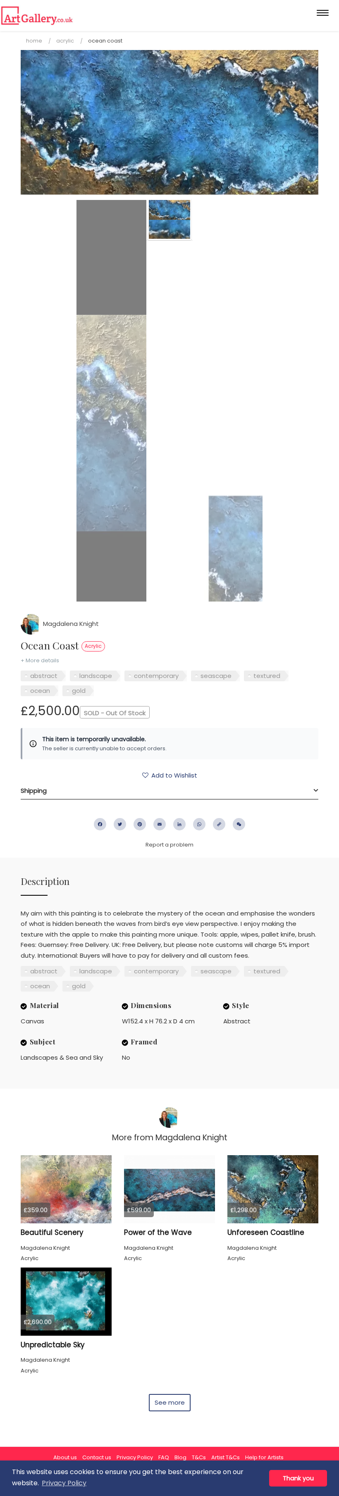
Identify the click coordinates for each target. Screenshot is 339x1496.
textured (266, 675)
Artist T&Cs (225, 1457)
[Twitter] (120, 824)
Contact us (96, 1457)
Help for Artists (264, 1457)
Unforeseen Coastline (265, 1232)
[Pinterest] (140, 824)
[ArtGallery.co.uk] (37, 15)
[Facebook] (100, 824)
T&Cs (199, 1457)
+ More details (40, 660)
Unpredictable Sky (53, 1345)
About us (65, 1457)
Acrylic (65, 40)
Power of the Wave (158, 1232)
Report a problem (169, 845)
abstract (43, 675)
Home (34, 40)
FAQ (163, 1457)
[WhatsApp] (199, 824)
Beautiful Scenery (52, 1232)
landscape (95, 675)
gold (79, 690)
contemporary (156, 675)
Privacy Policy (135, 1457)
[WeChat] (239, 824)
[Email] (160, 824)
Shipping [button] (34, 790)
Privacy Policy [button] (64, 1483)
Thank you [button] (298, 1478)
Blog (180, 1457)
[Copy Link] (219, 824)
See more (170, 1402)
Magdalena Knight (70, 623)
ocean (40, 690)
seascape (216, 675)
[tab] (169, 790)
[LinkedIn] (179, 824)
